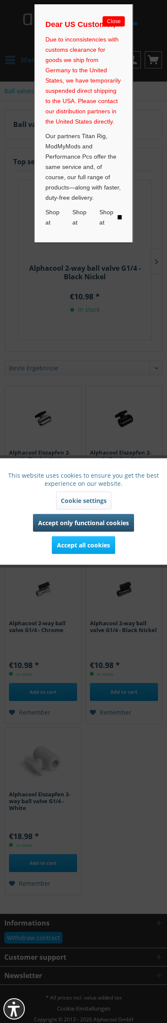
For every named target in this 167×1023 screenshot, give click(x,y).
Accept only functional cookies (83, 523)
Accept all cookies (83, 545)
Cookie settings (84, 501)
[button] (14, 1009)
